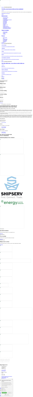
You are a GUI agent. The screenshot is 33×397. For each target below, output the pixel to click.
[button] (7, 394)
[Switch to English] (3, 78)
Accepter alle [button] (4, 392)
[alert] (7, 387)
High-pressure (5, 15)
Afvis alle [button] (9, 392)
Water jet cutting (5, 30)
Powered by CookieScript (6, 395)
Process (3, 35)
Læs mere (6, 385)
